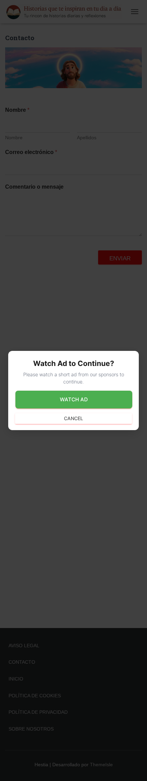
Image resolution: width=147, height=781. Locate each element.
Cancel (73, 418)
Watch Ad (74, 399)
